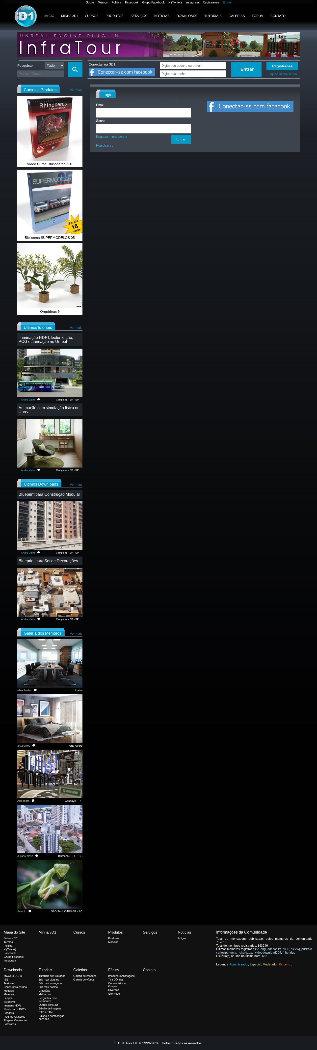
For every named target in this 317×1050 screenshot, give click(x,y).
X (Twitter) (175, 2)
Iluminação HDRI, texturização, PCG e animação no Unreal (46, 339)
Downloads (187, 16)
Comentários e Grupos (117, 985)
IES (6, 979)
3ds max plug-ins (49, 979)
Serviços (139, 16)
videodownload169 (268, 952)
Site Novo (114, 993)
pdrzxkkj (307, 949)
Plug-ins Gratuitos (14, 1016)
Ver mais (76, 90)
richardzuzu (246, 952)
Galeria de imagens (85, 975)
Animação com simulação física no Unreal (49, 410)
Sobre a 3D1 (11, 938)
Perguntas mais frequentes (48, 1000)
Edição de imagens (50, 1008)
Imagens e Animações (121, 975)
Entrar (227, 2)
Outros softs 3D (48, 1004)
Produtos (115, 16)
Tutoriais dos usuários (52, 975)
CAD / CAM (46, 1012)
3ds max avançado (50, 983)
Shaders (9, 1012)
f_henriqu (289, 952)
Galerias (237, 16)
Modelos (113, 941)
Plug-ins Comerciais (16, 1020)
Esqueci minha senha (282, 74)
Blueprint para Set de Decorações (48, 561)
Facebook (131, 2)
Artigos (182, 938)
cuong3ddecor (267, 949)
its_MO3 (283, 949)
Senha (100, 121)
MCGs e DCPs (13, 975)
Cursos (92, 16)
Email (100, 105)
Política (116, 2)
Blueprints (10, 1001)
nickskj (295, 949)
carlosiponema (226, 952)
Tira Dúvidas (116, 979)
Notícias (162, 16)
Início (49, 16)
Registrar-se (211, 2)
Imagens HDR (12, 1005)
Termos (103, 2)
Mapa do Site (14, 932)
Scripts (8, 998)
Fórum (258, 16)
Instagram (192, 2)
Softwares (10, 1024)
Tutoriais (213, 16)
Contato (278, 16)
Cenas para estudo (15, 986)
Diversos (113, 989)
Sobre (90, 2)
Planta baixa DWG (15, 1009)
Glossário (44, 990)
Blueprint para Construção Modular (49, 494)
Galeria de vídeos (84, 979)
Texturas (9, 983)
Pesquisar (25, 65)
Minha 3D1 (69, 16)
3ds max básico (48, 986)
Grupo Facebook (153, 2)
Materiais (9, 994)
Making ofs (45, 994)
